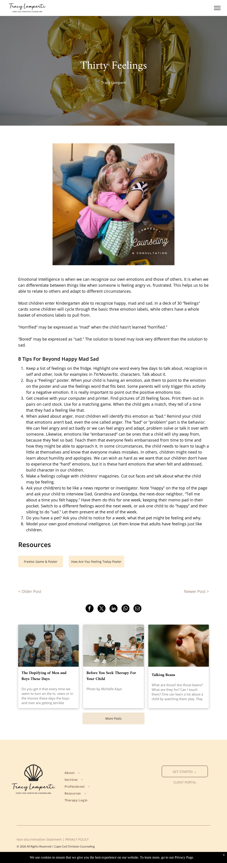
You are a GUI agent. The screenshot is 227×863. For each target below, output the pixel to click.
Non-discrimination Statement (39, 839)
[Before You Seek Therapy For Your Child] (113, 646)
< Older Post (29, 591)
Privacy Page (184, 857)
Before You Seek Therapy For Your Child (111, 676)
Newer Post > (196, 591)
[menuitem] (87, 772)
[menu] (217, 8)
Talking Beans (163, 675)
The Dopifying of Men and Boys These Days (44, 676)
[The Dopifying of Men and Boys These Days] (48, 646)
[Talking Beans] (178, 646)
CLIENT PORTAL (184, 782)
